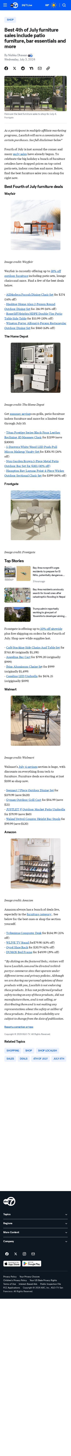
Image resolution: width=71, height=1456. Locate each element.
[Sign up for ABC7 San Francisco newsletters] (33, 1254)
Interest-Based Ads (28, 1284)
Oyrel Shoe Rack (17, 947)
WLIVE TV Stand (18, 942)
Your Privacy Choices (29, 1277)
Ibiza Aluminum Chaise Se (24, 666)
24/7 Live (27, 5)
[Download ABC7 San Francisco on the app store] (12, 1264)
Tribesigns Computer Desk (24, 933)
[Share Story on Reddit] (23, 68)
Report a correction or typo (18, 1027)
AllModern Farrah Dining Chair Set (30, 294)
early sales (20, 154)
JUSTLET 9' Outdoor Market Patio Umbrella (35, 809)
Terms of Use (9, 1284)
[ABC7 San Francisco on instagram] (24, 1254)
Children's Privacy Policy (15, 1280)
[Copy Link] (48, 68)
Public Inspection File (50, 1284)
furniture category (39, 914)
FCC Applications (11, 1288)
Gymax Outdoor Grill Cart (23, 799)
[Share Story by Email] (40, 68)
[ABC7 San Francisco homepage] (14, 5)
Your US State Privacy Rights (43, 1280)
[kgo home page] (9, 1201)
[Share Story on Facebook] (6, 68)
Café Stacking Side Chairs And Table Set (33, 647)
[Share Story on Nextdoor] (31, 68)
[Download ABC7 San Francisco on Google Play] (31, 1264)
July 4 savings (28, 766)
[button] (5, 5)
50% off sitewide (51, 628)
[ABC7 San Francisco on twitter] (15, 1254)
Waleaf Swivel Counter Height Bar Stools (33, 818)
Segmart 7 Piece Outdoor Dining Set (30, 790)
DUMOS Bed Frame (19, 952)
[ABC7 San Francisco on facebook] (7, 1254)
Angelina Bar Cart (18, 657)
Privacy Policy (10, 1277)
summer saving (20, 413)
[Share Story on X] (14, 68)
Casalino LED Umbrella (22, 676)
